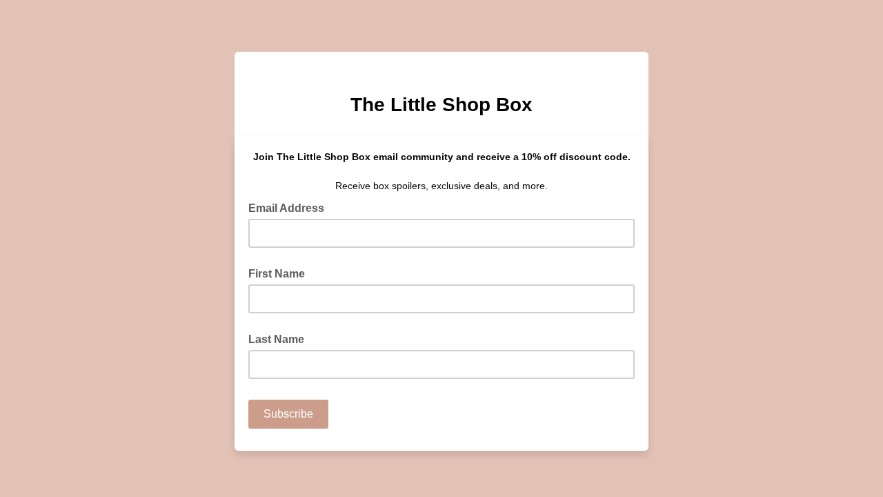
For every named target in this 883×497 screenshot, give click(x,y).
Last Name (276, 339)
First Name (276, 274)
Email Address (290, 207)
